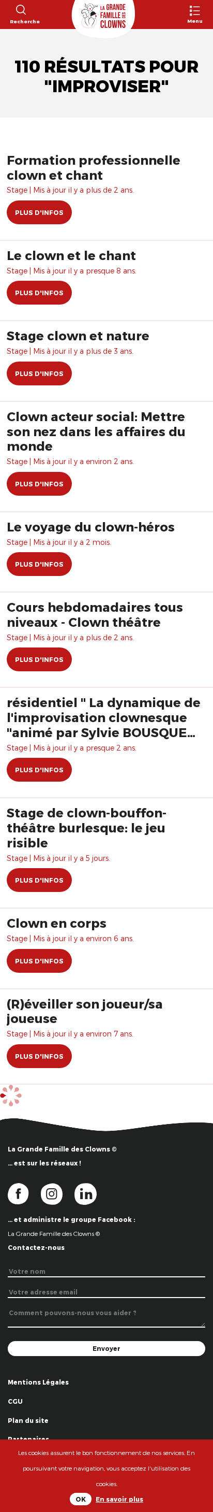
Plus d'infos (39, 212)
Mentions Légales (38, 1382)
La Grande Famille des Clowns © (54, 1233)
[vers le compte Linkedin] (90, 1193)
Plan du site (28, 1420)
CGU (15, 1401)
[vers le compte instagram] (58, 1193)
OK (80, 1499)
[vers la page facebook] (24, 1193)
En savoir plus (119, 1499)
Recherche (20, 21)
